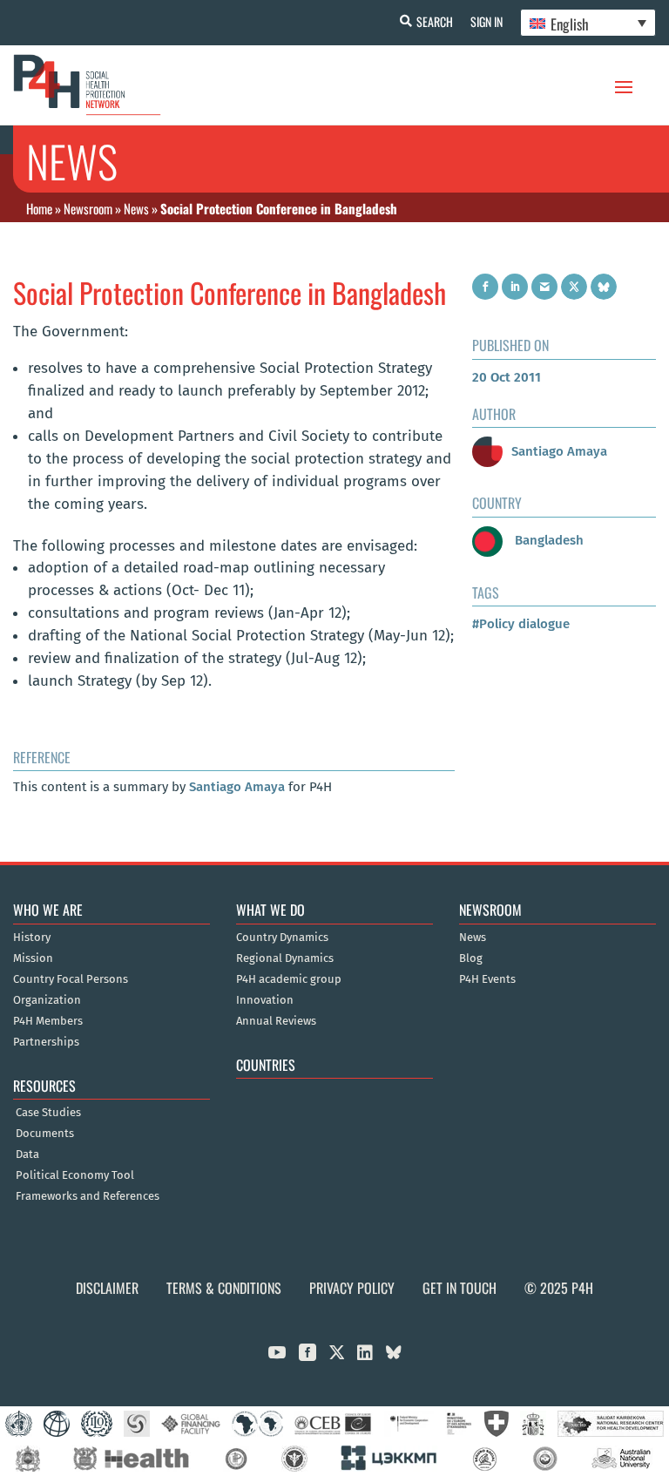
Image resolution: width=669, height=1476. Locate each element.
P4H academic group (288, 979)
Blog (471, 958)
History (32, 937)
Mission (33, 958)
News (136, 208)
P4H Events (487, 979)
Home (39, 208)
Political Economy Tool (75, 1175)
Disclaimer (107, 1287)
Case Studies (48, 1113)
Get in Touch (459, 1287)
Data (27, 1154)
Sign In (486, 21)
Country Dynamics (282, 937)
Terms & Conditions (223, 1287)
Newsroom (88, 208)
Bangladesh (547, 540)
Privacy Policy (352, 1287)
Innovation (265, 1000)
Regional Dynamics (285, 958)
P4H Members (48, 1021)
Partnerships (46, 1042)
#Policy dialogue (521, 624)
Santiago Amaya (237, 787)
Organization (47, 1000)
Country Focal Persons (70, 979)
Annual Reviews (276, 1021)
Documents (45, 1133)
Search (434, 21)
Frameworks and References (87, 1196)
